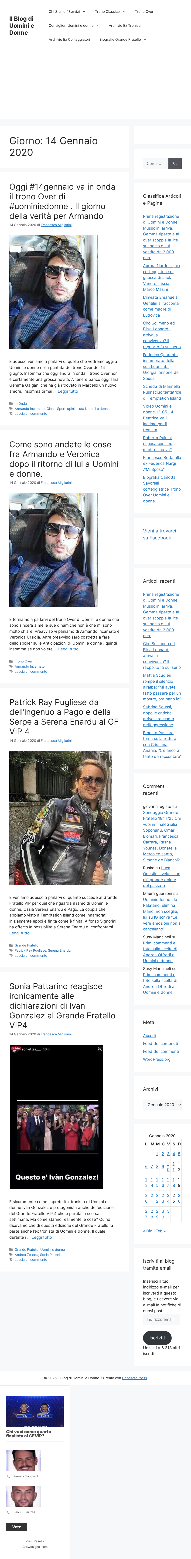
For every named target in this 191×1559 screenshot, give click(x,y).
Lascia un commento (31, 413)
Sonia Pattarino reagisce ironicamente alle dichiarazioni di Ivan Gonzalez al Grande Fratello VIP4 (62, 1005)
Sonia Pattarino (52, 1255)
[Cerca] (175, 163)
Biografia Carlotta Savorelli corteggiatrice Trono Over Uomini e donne (162, 489)
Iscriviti (157, 1338)
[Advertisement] (95, 86)
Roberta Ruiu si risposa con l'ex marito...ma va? (157, 443)
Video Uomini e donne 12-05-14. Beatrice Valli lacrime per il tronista (158, 418)
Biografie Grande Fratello (120, 39)
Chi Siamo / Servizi (64, 11)
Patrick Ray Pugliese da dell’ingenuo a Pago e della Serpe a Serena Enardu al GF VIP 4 (64, 716)
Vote (16, 1527)
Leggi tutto (68, 391)
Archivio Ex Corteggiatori (69, 39)
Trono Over (144, 11)
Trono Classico (107, 11)
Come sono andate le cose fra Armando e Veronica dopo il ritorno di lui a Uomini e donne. (64, 458)
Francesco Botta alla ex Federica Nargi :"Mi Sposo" (162, 463)
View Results (35, 1541)
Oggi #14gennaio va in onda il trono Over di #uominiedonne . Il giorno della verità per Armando (62, 201)
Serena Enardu (59, 950)
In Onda (21, 403)
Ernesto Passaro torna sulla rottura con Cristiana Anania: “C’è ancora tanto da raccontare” (162, 744)
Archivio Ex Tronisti (125, 25)
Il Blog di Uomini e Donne (21, 25)
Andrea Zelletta (26, 1255)
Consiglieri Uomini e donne (71, 25)
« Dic (147, 1231)
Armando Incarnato (30, 409)
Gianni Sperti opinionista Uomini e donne (78, 409)
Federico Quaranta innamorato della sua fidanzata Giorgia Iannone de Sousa (161, 366)
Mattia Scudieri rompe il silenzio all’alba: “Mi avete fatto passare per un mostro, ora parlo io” (162, 687)
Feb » (161, 1231)
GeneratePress (134, 1378)
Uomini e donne (52, 1249)
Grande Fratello (26, 945)
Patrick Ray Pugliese (30, 950)
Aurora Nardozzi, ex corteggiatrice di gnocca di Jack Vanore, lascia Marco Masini (161, 277)
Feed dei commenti (161, 1051)
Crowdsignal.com (35, 1547)
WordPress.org (157, 1059)
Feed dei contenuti (160, 1043)
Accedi (149, 1035)
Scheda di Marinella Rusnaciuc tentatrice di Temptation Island (162, 392)
